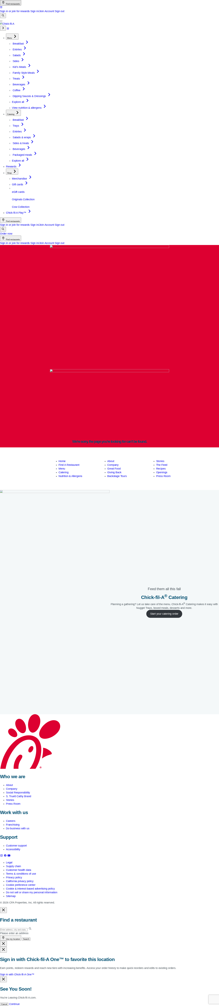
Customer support (16, 845)
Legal (9, 862)
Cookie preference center (20, 884)
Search (26, 939)
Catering (64, 472)
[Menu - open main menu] (1, 20)
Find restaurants (12, 4)
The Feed (161, 464)
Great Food (114, 468)
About (110, 461)
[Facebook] (5, 856)
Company (113, 464)
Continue (14, 1004)
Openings (161, 472)
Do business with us (17, 828)
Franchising (13, 824)
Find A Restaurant (69, 464)
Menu (62, 468)
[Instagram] (2, 856)
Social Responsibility (18, 792)
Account (49, 11)
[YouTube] (8, 856)
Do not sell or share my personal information (31, 892)
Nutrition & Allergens (70, 476)
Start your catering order (164, 613)
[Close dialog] (3, 910)
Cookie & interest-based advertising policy (30, 888)
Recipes (161, 468)
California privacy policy (20, 881)
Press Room (163, 476)
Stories (160, 461)
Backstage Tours (117, 476)
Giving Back (114, 472)
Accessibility (13, 849)
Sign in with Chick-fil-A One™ (17, 974)
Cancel (4, 1004)
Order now (6, 233)
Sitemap (11, 896)
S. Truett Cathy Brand (18, 796)
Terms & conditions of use (21, 873)
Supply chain (13, 866)
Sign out (59, 11)
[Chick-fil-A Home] (7, 23)
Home (62, 461)
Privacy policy (14, 877)
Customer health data (18, 869)
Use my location (12, 939)
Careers (10, 820)
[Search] (3, 15)
